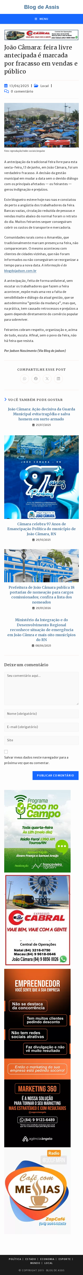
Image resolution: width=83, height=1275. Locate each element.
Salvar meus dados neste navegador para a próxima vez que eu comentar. (36, 760)
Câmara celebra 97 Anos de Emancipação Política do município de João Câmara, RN (41, 529)
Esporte (65, 1259)
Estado (30, 1259)
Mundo (35, 1263)
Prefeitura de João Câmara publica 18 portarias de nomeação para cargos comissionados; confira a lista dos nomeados (42, 594)
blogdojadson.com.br (20, 271)
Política (15, 1259)
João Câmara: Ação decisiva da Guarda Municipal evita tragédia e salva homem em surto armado (41, 414)
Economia (47, 1259)
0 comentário (22, 91)
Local (45, 86)
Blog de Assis (41, 7)
